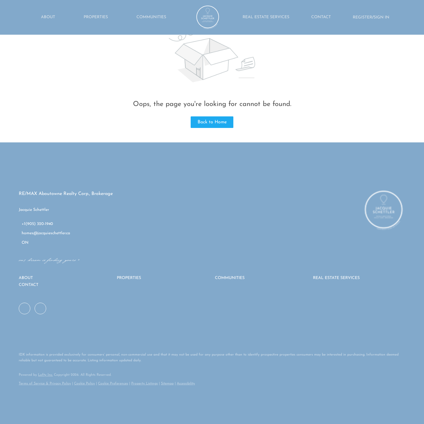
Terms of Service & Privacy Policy (45, 383)
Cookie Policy (84, 383)
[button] (65, 278)
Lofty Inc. (45, 375)
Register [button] (362, 17)
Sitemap (167, 383)
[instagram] (40, 308)
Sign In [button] (381, 17)
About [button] (48, 17)
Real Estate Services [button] (266, 17)
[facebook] (24, 308)
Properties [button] (96, 17)
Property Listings (144, 383)
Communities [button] (151, 17)
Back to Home (212, 122)
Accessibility (186, 383)
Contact (321, 17)
